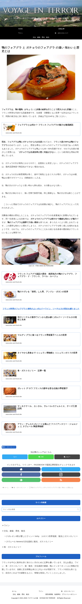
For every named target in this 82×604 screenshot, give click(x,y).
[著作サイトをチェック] (21, 469)
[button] (67, 456)
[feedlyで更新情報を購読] (21, 480)
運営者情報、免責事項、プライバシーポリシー (61, 594)
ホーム (14, 591)
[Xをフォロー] (60, 469)
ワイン (41, 591)
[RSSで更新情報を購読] (60, 480)
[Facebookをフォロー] (21, 474)
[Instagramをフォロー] (60, 474)
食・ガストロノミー (10, 447)
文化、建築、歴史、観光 (21, 594)
